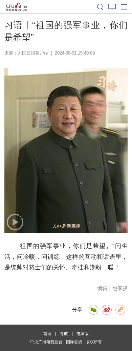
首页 (47, 333)
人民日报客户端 (33, 53)
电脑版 (82, 333)
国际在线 (16, 6)
